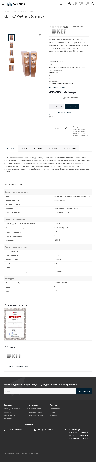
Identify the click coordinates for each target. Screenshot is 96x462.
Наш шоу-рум (9, 415)
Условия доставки (34, 412)
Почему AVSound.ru (12, 409)
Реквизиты (8, 419)
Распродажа (55, 409)
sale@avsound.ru (45, 430)
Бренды (53, 415)
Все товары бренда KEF (18, 366)
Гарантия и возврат (35, 415)
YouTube (90, 453)
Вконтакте (73, 453)
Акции (52, 412)
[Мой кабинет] (69, 4)
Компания (8, 405)
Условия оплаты (34, 409)
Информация (32, 405)
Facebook (79, 453)
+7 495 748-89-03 (14, 429)
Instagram (85, 453)
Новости (7, 412)
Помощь (53, 405)
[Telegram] (65, 3)
